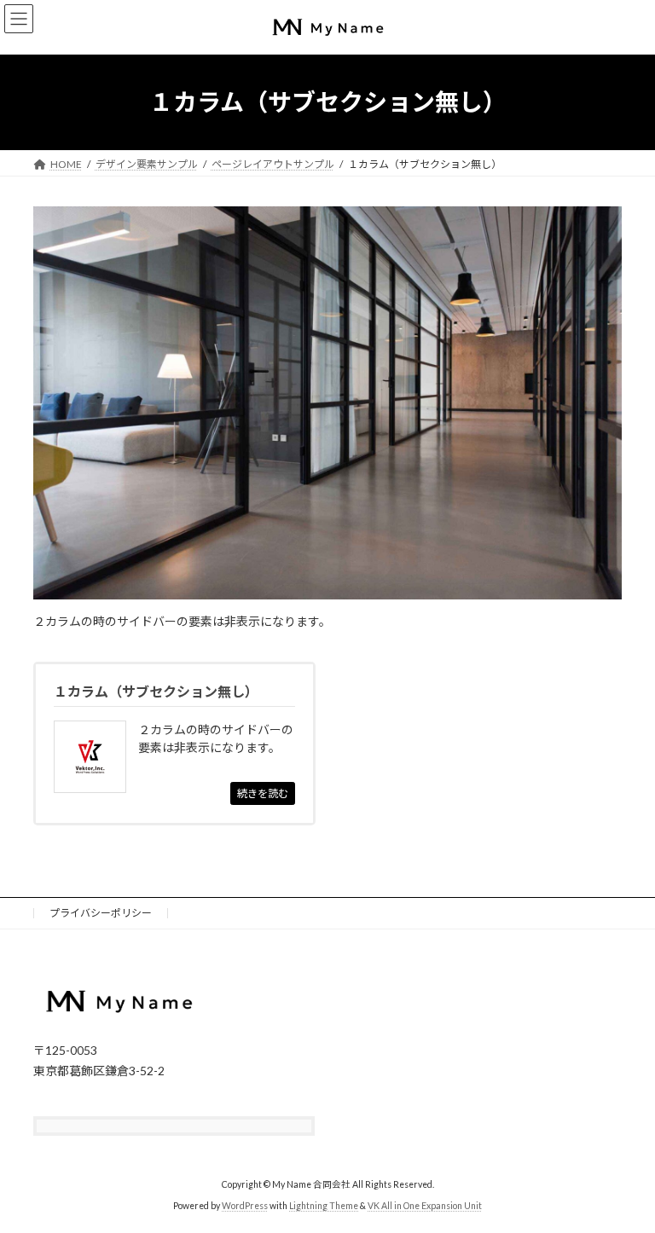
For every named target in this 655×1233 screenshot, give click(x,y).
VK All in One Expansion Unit (425, 1206)
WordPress (245, 1206)
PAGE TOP (624, 1178)
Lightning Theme (323, 1206)
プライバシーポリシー (100, 912)
